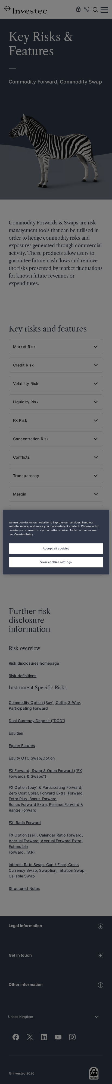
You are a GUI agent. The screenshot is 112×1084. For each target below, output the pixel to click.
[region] (56, 542)
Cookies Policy (23, 534)
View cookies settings (55, 562)
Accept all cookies (56, 548)
